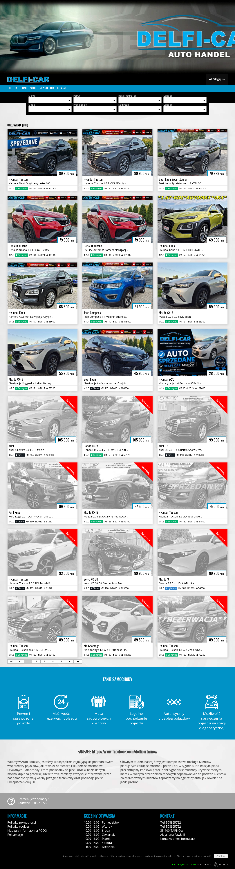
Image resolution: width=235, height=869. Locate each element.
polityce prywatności (202, 856)
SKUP (33, 88)
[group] (117, 37)
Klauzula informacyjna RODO (27, 831)
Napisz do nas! (191, 864)
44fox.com (223, 864)
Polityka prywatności (21, 822)
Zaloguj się (218, 79)
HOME (24, 88)
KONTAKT (62, 88)
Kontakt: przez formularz (177, 839)
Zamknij (220, 856)
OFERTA (13, 88)
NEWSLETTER (47, 88)
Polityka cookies (18, 826)
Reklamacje (15, 835)
